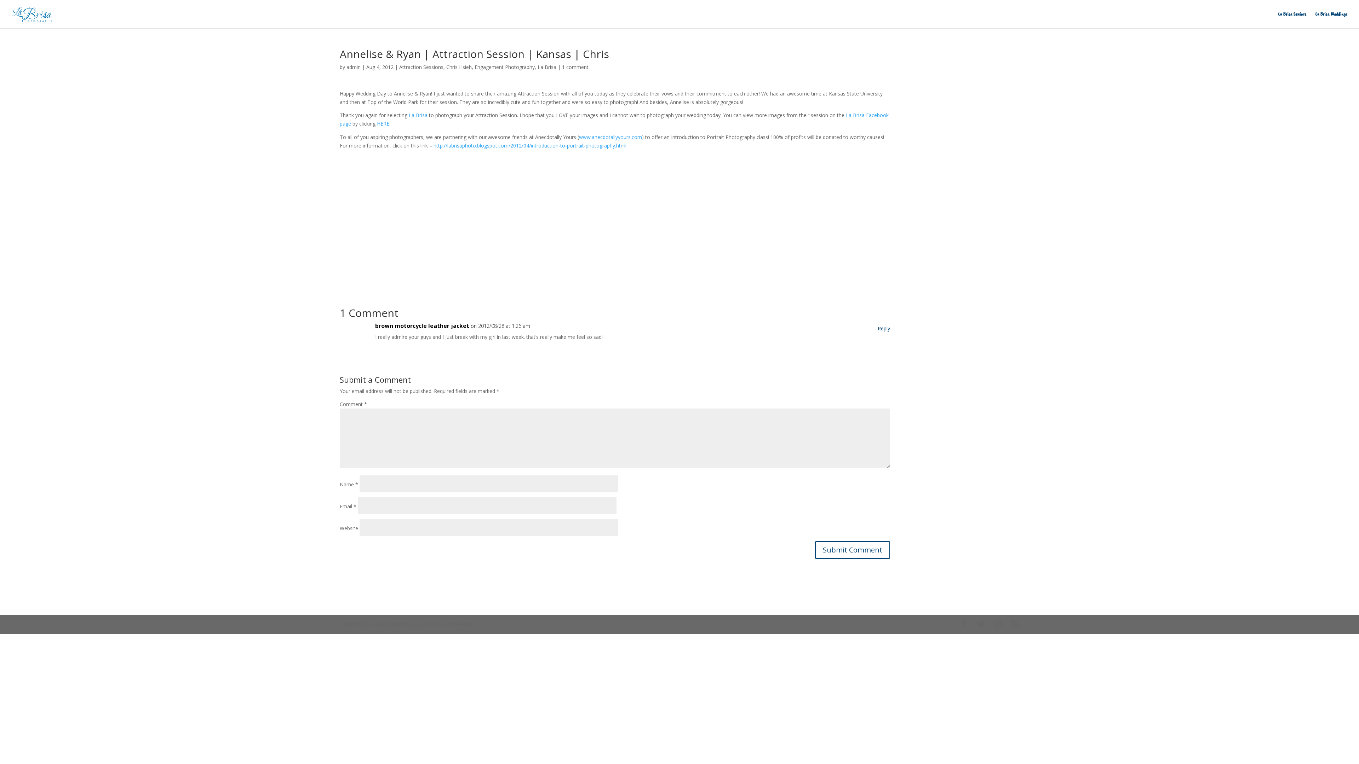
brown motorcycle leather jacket (422, 326)
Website (349, 528)
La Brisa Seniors (1292, 14)
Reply (884, 328)
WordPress (460, 624)
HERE (383, 123)
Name (349, 484)
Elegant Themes (390, 624)
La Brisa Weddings (1331, 14)
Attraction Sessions (421, 67)
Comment (353, 404)
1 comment (575, 67)
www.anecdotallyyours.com (610, 137)
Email (348, 506)
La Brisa (547, 67)
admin (353, 67)
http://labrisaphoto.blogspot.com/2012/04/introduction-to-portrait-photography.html (530, 145)
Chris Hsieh (459, 67)
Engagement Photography (505, 67)
